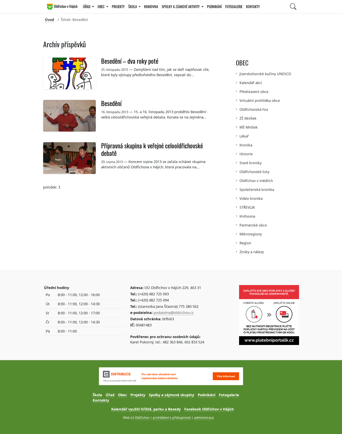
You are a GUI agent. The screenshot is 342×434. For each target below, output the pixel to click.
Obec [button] (101, 6)
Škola (97, 394)
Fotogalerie (233, 6)
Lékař (244, 136)
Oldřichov (142, 417)
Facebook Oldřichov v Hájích (209, 409)
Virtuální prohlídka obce (259, 100)
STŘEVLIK (247, 207)
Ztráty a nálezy (251, 251)
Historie (246, 154)
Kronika (245, 145)
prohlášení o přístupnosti (172, 417)
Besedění (111, 103)
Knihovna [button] (151, 6)
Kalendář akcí (250, 82)
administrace (204, 417)
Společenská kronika (256, 189)
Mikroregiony (250, 234)
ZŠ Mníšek (247, 118)
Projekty (118, 6)
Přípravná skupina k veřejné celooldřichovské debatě (152, 149)
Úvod (49, 19)
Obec (122, 394)
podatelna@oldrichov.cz (174, 312)
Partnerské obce (253, 225)
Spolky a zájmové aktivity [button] (181, 6)
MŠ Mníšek (248, 127)
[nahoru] (333, 425)
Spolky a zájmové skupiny (171, 394)
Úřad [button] (87, 6)
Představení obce (253, 91)
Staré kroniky (250, 162)
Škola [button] (133, 6)
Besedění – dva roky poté (129, 61)
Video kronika (251, 198)
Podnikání (214, 6)
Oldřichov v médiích (256, 180)
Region (245, 243)
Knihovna (247, 216)
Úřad (110, 394)
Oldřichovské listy (254, 171)
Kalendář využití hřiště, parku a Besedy (146, 409)
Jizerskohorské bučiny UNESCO (265, 73)
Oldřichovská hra (253, 109)
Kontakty (253, 6)
